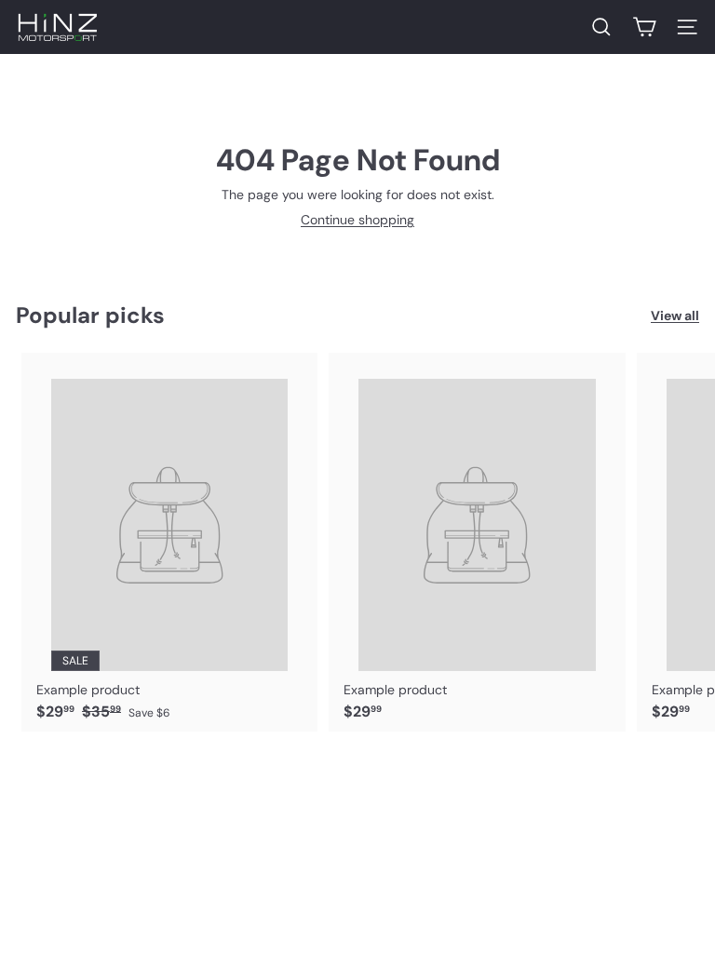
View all (675, 316)
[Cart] (644, 27)
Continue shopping (357, 219)
